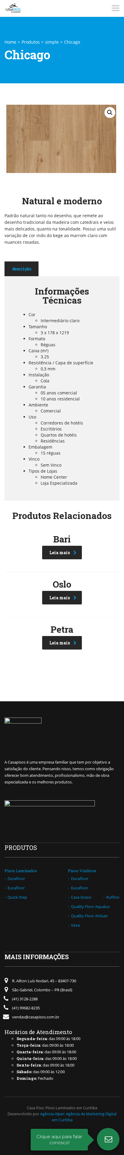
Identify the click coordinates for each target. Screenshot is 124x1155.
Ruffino (112, 897)
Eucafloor (16, 887)
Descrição (21, 269)
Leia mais (59, 552)
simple (52, 42)
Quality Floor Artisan (89, 915)
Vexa (75, 925)
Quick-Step (17, 897)
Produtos (31, 42)
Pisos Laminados (21, 870)
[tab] (22, 268)
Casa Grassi (81, 897)
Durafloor (16, 878)
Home (10, 42)
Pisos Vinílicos (82, 870)
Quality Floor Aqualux (90, 906)
